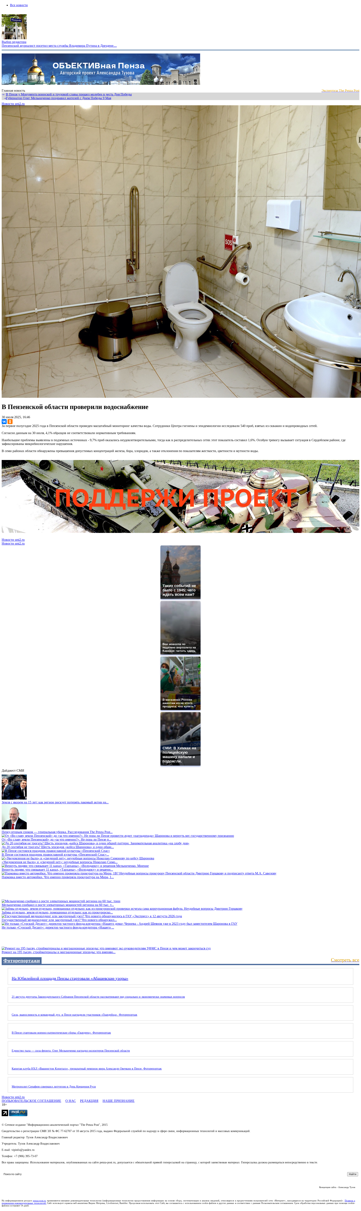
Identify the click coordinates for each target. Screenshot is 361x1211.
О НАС (70, 1101)
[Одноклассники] (10, 421)
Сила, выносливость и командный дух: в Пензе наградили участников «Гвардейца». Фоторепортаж (74, 1014)
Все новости (19, 5)
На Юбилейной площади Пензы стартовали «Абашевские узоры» (70, 978)
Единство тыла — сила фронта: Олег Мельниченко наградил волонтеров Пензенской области (71, 1050)
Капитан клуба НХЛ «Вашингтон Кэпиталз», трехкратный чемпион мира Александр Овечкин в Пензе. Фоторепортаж (87, 1068)
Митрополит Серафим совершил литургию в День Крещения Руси (54, 1086)
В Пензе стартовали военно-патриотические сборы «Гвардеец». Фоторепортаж (61, 1032)
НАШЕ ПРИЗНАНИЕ (119, 1101)
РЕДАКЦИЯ (89, 1101)
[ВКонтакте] (4, 421)
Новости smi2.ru (13, 103)
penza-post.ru (39, 1200)
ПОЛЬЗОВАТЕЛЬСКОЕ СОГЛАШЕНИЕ (31, 1101)
